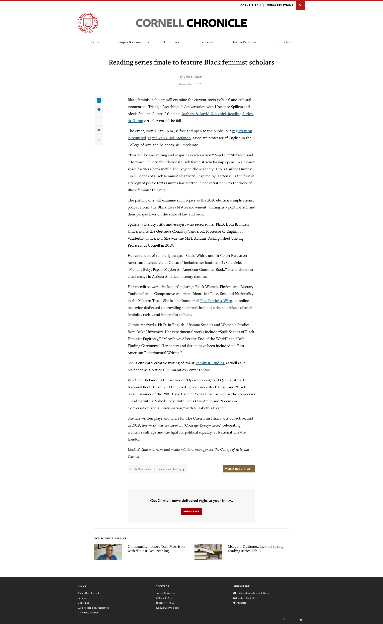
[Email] (301, 620)
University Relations (89, 612)
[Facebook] (284, 620)
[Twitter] (293, 620)
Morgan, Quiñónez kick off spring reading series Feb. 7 (255, 548)
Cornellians (284, 42)
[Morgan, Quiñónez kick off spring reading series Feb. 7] (208, 552)
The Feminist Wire (216, 300)
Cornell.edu (250, 5)
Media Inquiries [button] (238, 469)
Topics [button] (95, 42)
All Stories (171, 42)
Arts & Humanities (140, 469)
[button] (300, 5)
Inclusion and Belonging (170, 469)
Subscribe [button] (191, 511)
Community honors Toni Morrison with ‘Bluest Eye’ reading (156, 548)
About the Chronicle (89, 593)
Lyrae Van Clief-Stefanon (169, 137)
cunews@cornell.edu (167, 608)
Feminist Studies (209, 362)
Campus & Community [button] (132, 42)
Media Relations (280, 5)
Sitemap (82, 598)
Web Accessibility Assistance (93, 608)
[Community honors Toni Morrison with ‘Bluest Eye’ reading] (108, 552)
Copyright (83, 603)
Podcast (207, 42)
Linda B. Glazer (193, 76)
